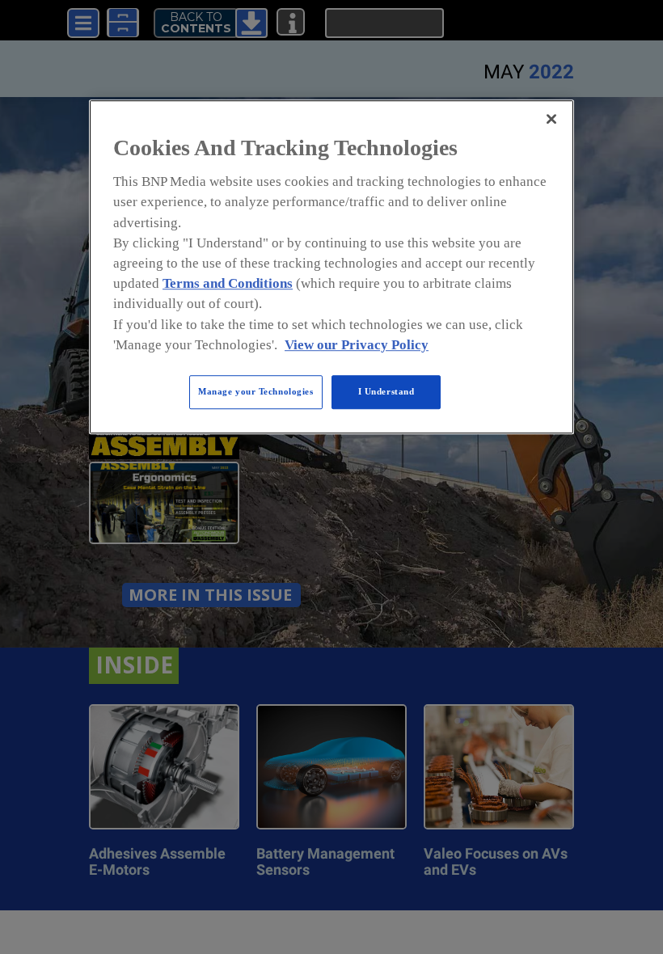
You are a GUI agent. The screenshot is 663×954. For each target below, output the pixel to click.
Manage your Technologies (256, 391)
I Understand (386, 391)
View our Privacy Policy (357, 344)
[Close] (551, 119)
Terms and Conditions (228, 283)
